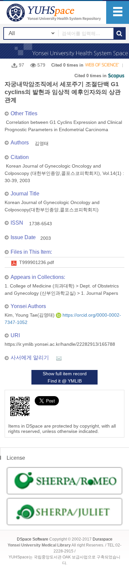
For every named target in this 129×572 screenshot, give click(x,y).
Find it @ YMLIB (65, 381)
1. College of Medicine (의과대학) (39, 285)
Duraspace (102, 539)
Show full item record (65, 373)
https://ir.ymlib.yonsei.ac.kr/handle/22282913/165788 (60, 344)
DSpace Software (32, 539)
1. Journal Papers (99, 293)
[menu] (117, 12)
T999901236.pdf (36, 262)
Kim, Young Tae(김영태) (30, 315)
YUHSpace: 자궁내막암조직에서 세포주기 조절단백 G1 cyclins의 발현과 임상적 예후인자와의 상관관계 (55, 12)
